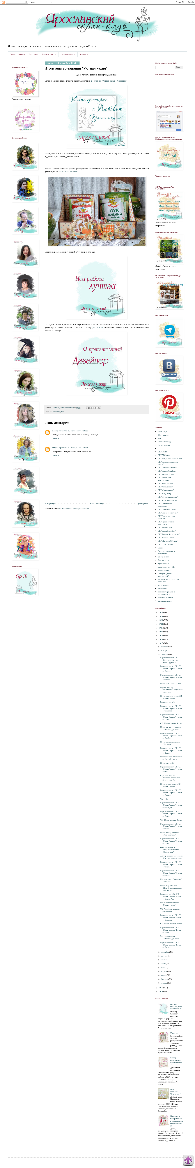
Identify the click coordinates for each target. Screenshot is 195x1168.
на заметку (162, 588)
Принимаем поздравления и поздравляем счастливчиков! (176, 1121)
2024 (161, 616)
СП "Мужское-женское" (168, 500)
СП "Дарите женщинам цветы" (168, 463)
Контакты (84, 54)
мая (163, 967)
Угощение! (174, 1033)
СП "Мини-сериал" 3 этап (171, 819)
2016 (161, 987)
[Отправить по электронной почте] (87, 407)
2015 (161, 991)
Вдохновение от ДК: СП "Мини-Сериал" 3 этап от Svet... (171, 769)
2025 (161, 612)
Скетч (160, 547)
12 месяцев (162, 431)
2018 (161, 639)
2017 (161, 643)
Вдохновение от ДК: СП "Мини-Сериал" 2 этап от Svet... (171, 864)
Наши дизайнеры (68, 54)
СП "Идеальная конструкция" (164, 478)
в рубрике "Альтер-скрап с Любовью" (108, 80)
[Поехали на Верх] (188, 1160)
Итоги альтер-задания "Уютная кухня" (169, 833)
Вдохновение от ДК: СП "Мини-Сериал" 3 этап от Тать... (171, 750)
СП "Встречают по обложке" (170, 458)
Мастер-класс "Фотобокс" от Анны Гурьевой (171, 757)
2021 (161, 627)
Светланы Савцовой (68, 171)
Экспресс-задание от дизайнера (167, 552)
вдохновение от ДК (166, 567)
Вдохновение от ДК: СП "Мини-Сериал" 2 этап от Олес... (171, 841)
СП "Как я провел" (166, 483)
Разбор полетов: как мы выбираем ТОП (176, 1061)
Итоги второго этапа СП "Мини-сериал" (170, 785)
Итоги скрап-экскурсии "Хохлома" (170, 743)
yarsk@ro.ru (97, 327)
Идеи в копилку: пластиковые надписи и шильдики (171, 689)
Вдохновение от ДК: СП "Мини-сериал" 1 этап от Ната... (170, 944)
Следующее (50, 503)
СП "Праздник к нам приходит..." (166, 517)
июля (163, 959)
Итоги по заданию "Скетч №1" (175, 1091)
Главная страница (17, 54)
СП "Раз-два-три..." (166, 527)
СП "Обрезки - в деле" (167, 509)
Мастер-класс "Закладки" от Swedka (171, 880)
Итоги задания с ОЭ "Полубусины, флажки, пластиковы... (171, 887)
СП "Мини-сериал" (166, 490)
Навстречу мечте (59, 430)
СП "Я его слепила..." (167, 544)
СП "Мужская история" (168, 497)
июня (163, 963)
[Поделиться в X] (93, 407)
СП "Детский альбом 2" (168, 467)
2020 (161, 631)
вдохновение (163, 563)
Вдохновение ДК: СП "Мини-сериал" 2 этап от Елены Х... (170, 896)
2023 (161, 620)
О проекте (33, 54)
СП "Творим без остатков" (169, 534)
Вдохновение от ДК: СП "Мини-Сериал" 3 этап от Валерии (171, 805)
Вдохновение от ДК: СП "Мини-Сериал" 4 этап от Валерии (171, 708)
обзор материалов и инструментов (166, 592)
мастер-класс (163, 585)
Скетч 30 (164, 798)
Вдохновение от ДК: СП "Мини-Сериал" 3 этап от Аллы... (171, 792)
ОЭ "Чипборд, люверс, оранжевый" (169, 910)
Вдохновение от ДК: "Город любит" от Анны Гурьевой (169, 660)
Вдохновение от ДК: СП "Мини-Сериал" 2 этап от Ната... (171, 826)
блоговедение (164, 560)
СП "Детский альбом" (167, 470)
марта (164, 975)
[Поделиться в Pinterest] (99, 407)
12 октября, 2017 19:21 (78, 447)
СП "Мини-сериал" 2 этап (171, 923)
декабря (164, 646)
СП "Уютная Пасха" (166, 537)
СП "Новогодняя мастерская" (165, 504)
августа (164, 955)
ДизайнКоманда (165, 441)
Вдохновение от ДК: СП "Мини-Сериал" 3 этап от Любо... (171, 735)
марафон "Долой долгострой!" (165, 574)
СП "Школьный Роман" (167, 540)
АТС (160, 438)
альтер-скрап (163, 556)
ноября (164, 650)
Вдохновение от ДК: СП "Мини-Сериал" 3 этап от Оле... (171, 813)
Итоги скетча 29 (167, 763)
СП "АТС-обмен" (165, 455)
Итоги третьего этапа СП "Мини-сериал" (171, 697)
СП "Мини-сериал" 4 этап (171, 723)
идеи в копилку (164, 570)
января (164, 982)
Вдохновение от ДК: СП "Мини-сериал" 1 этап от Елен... (170, 930)
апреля (164, 971)
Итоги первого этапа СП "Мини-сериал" (170, 903)
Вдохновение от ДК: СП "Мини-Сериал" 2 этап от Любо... (171, 873)
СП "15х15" (163, 451)
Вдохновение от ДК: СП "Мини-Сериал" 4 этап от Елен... (171, 668)
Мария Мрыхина (59, 447)
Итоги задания (58, 411)
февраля (164, 979)
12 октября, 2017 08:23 (78, 430)
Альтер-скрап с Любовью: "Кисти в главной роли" (171, 857)
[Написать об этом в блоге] (90, 407)
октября (164, 654)
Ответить (56, 438)
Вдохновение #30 (168, 702)
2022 (161, 623)
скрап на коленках (165, 597)
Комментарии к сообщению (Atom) (74, 508)
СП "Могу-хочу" (165, 493)
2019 (161, 635)
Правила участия (49, 54)
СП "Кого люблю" (165, 486)
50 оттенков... (163, 435)
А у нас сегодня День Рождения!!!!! (176, 1006)
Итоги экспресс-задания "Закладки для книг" (170, 728)
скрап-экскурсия (165, 600)
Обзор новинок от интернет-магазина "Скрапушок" (169, 849)
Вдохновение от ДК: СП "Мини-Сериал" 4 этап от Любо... (171, 677)
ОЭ (159, 448)
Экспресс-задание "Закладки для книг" (169, 937)
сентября (165, 952)
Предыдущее (142, 503)
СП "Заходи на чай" (166, 474)
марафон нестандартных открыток (168, 580)
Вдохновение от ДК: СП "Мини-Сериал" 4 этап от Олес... (171, 717)
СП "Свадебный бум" (167, 530)
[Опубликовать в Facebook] (96, 407)
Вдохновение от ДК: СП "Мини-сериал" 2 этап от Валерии (170, 917)
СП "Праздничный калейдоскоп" (166, 522)
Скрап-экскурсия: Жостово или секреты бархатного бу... (170, 777)
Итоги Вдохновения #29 (170, 683)
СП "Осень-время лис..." (168, 512)
